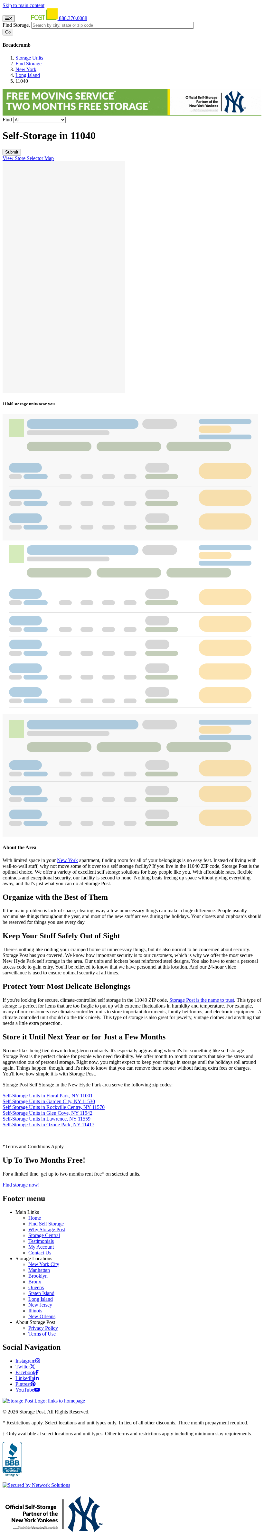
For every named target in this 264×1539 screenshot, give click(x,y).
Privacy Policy (43, 1328)
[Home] (37, 18)
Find (7, 119)
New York (25, 69)
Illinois (35, 1310)
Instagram (25, 1361)
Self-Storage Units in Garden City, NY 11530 (49, 1101)
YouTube (24, 1390)
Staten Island (41, 1293)
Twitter (22, 1366)
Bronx (34, 1281)
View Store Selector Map (28, 158)
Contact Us (39, 1252)
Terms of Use (42, 1334)
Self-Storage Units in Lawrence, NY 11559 (46, 1118)
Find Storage (28, 63)
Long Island (27, 75)
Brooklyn (38, 1276)
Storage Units (29, 58)
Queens (36, 1287)
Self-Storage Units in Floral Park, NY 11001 (48, 1095)
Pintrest (23, 1384)
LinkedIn (24, 1378)
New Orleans (41, 1316)
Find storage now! (21, 1184)
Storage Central (44, 1235)
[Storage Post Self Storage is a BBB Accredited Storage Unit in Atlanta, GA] (12, 1459)
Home (34, 1218)
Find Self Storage (46, 1223)
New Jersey (40, 1305)
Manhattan (39, 1270)
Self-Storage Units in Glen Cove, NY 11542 (47, 1113)
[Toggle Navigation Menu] (9, 18)
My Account (41, 1247)
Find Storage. (16, 25)
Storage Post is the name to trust (201, 1000)
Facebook (25, 1372)
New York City (43, 1264)
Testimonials (41, 1241)
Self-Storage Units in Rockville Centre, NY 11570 (54, 1107)
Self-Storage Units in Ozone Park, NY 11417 (48, 1124)
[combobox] (112, 25)
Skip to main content (23, 5)
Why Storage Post (46, 1229)
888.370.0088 (73, 18)
